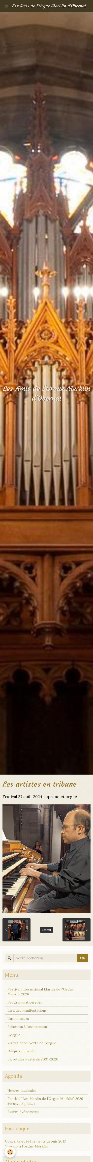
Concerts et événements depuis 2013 (35, 1141)
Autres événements (23, 1112)
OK (82, 958)
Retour (46, 930)
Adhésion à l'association (27, 1026)
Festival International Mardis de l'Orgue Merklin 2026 (40, 991)
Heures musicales (21, 1090)
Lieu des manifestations (27, 1010)
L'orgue (13, 1035)
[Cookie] (10, 1152)
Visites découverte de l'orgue (31, 1043)
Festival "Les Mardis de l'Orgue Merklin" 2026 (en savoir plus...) (45, 1101)
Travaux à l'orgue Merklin (26, 1146)
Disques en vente (21, 1051)
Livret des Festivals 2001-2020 (32, 1059)
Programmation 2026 (24, 1002)
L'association (18, 1018)
